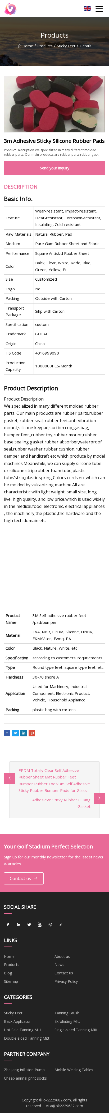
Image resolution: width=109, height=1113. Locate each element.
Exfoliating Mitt (67, 1021)
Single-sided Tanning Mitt (76, 1029)
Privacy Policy (66, 981)
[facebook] (8, 925)
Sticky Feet (66, 45)
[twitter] (29, 925)
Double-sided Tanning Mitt (26, 1038)
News (59, 964)
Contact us (20, 878)
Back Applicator (17, 1021)
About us (62, 956)
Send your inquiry (54, 167)
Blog (8, 972)
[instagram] (50, 925)
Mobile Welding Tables (73, 1069)
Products (45, 45)
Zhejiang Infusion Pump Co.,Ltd (24, 1070)
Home (27, 45)
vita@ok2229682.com (64, 1105)
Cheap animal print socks (25, 1078)
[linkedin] (18, 925)
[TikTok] (61, 925)
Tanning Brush (66, 1012)
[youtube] (40, 925)
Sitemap (11, 981)
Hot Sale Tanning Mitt (22, 1029)
